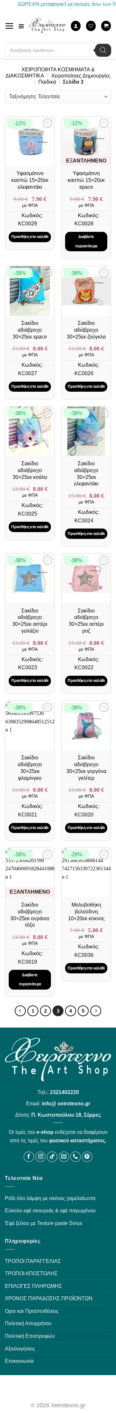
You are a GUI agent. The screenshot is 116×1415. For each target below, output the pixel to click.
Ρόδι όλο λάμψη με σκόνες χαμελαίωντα (50, 1198)
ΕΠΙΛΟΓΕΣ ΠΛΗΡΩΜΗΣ (33, 1286)
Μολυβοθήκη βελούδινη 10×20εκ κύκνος (86, 911)
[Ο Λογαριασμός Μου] (76, 26)
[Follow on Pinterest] (87, 1156)
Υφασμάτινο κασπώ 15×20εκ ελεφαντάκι (29, 180)
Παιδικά (47, 82)
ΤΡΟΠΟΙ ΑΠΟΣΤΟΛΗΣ (31, 1273)
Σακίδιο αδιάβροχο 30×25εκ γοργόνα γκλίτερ (86, 767)
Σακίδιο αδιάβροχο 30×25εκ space (30, 329)
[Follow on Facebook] (29, 1156)
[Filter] (21, 26)
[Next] (95, 1011)
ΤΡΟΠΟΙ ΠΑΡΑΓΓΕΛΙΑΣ (33, 1261)
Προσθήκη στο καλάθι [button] (29, 236)
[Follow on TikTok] (52, 1156)
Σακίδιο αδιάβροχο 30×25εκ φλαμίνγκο (30, 767)
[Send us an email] (64, 1156)
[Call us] (75, 1156)
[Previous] (20, 1011)
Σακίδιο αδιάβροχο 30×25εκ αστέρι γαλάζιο (29, 621)
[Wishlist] (91, 26)
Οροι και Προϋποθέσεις (32, 1311)
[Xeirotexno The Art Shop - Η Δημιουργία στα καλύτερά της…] (47, 26)
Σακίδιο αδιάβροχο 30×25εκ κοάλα (30, 470)
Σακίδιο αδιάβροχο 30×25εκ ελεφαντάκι (86, 473)
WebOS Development (58, 1387)
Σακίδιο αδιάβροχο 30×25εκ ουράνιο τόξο (29, 915)
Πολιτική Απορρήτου (28, 1323)
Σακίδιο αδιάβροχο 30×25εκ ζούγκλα (86, 329)
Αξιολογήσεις (20, 1348)
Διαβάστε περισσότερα (86, 241)
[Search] (103, 50)
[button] (9, 26)
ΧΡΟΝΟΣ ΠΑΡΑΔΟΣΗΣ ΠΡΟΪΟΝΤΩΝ (48, 1298)
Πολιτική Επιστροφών (30, 1336)
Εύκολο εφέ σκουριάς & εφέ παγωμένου (50, 1210)
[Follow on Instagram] (40, 1156)
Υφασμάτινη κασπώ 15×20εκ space (86, 180)
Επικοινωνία (19, 1361)
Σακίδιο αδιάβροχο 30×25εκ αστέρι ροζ (86, 621)
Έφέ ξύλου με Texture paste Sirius (43, 1223)
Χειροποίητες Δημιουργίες (81, 75)
